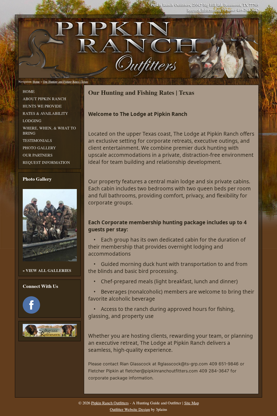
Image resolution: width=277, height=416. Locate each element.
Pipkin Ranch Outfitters (110, 402)
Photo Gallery (39, 147)
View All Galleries (48, 270)
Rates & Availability (45, 113)
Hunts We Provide (42, 106)
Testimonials (37, 140)
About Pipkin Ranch (44, 98)
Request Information (204, 10)
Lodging (32, 120)
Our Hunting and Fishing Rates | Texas (65, 81)
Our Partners (37, 155)
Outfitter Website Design (130, 409)
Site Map (191, 402)
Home (36, 81)
